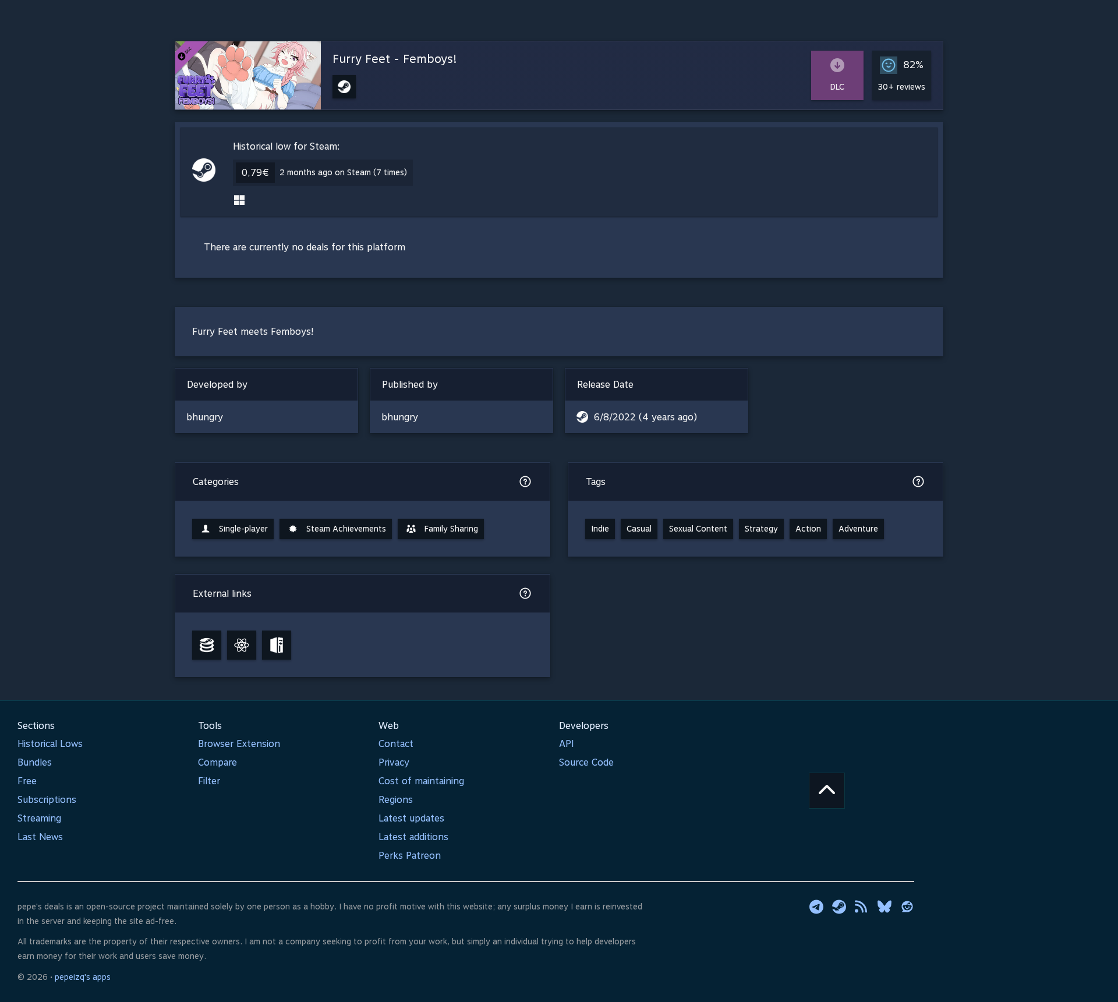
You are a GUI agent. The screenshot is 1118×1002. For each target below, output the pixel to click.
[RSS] (862, 907)
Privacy (393, 762)
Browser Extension (239, 743)
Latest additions (413, 836)
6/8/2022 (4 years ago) (645, 417)
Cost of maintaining (421, 781)
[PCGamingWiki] (276, 645)
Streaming (39, 818)
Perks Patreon (409, 855)
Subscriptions (46, 799)
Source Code (586, 762)
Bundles (34, 762)
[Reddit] (907, 907)
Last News (40, 836)
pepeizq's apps (83, 977)
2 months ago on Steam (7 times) (343, 172)
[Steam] (839, 907)
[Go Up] (827, 791)
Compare (217, 762)
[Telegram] (816, 907)
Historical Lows (50, 743)
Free (27, 781)
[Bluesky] (884, 907)
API (566, 743)
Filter (209, 781)
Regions (395, 799)
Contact (395, 743)
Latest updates (411, 818)
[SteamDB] (206, 645)
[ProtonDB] (241, 645)
